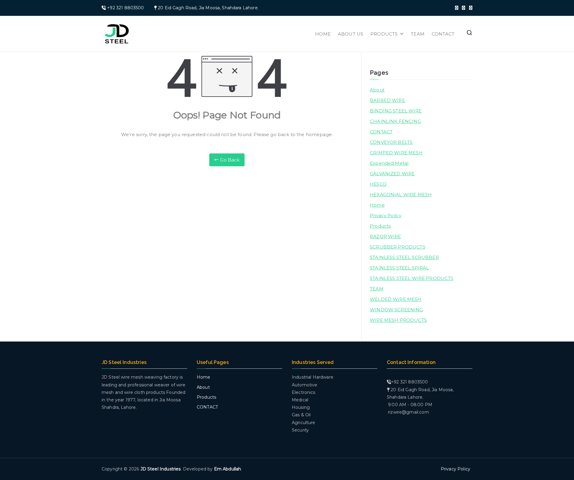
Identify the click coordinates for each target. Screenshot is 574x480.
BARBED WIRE (387, 100)
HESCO (378, 184)
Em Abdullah (227, 469)
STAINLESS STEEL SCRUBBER (404, 257)
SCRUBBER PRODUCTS (397, 247)
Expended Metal (389, 163)
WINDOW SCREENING (396, 310)
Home (377, 205)
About (377, 90)
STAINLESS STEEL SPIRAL (399, 268)
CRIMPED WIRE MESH (396, 153)
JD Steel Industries (161, 469)
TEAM (418, 34)
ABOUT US (350, 34)
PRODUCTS (384, 34)
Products (380, 226)
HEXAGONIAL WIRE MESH (401, 194)
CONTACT (443, 34)
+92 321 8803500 (125, 7)
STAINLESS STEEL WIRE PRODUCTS (411, 278)
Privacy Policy (385, 215)
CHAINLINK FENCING (395, 121)
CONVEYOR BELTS (391, 142)
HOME (323, 34)
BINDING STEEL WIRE (396, 111)
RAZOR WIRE (385, 236)
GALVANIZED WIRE (392, 173)
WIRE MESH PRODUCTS (398, 320)
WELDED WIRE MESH (395, 299)
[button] (401, 34)
